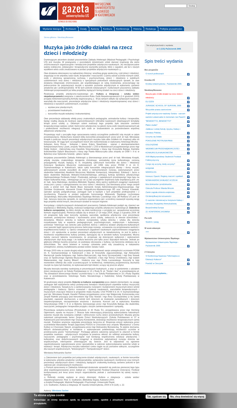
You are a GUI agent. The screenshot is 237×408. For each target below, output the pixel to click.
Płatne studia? (151, 125)
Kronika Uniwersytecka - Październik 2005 (163, 84)
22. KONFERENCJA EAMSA (158, 212)
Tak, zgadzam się (156, 396)
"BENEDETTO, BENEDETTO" (158, 121)
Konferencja (122, 28)
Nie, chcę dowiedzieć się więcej (187, 396)
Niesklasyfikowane (65, 37)
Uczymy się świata (154, 137)
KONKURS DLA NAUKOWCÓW (159, 153)
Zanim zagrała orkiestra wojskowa (160, 192)
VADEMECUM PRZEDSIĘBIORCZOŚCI (162, 149)
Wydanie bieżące (52, 28)
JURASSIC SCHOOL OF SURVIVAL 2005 (163, 106)
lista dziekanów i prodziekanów (159, 184)
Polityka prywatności (171, 28)
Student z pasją (152, 222)
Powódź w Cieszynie (154, 263)
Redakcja (151, 28)
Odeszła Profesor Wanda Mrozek (160, 188)
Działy (83, 28)
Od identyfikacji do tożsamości (158, 196)
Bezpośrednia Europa (155, 208)
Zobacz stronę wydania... (156, 273)
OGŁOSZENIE (152, 145)
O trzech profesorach (155, 74)
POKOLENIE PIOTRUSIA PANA (159, 141)
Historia (137, 28)
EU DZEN (150, 102)
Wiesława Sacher (60, 390)
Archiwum (70, 28)
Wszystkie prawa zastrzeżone (158, 110)
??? (147, 232)
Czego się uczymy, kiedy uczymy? (160, 164)
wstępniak (150, 168)
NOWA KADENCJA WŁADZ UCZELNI (161, 180)
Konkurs (107, 28)
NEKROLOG (151, 172)
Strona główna (50, 37)
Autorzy (95, 28)
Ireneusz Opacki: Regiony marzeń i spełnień (164, 176)
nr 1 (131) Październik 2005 (169, 49)
